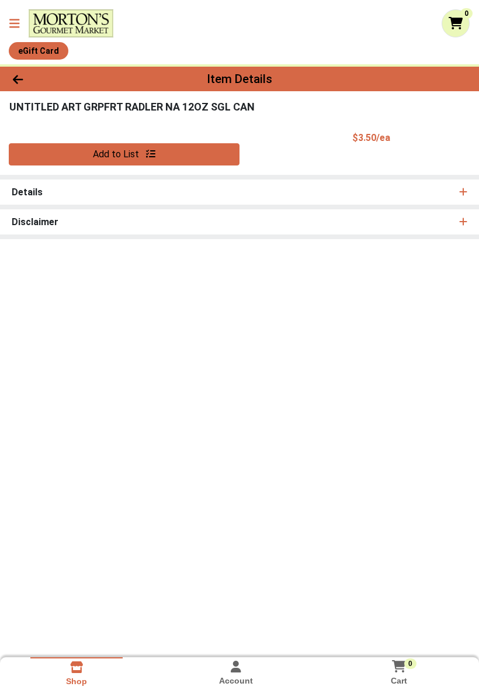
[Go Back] (66, 79)
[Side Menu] (14, 23)
